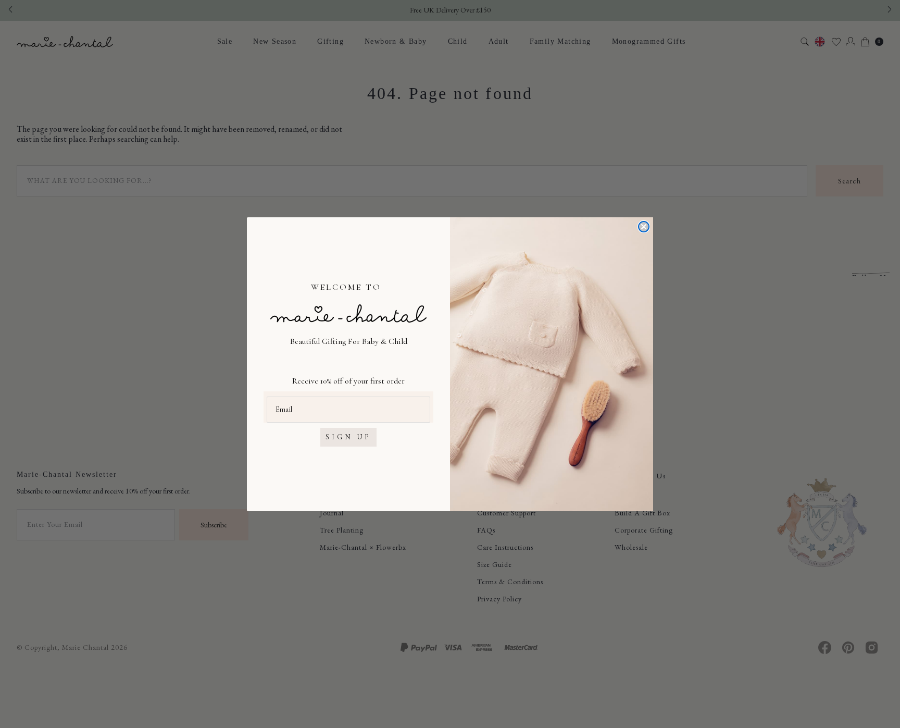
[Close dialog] (644, 226)
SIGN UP (348, 437)
